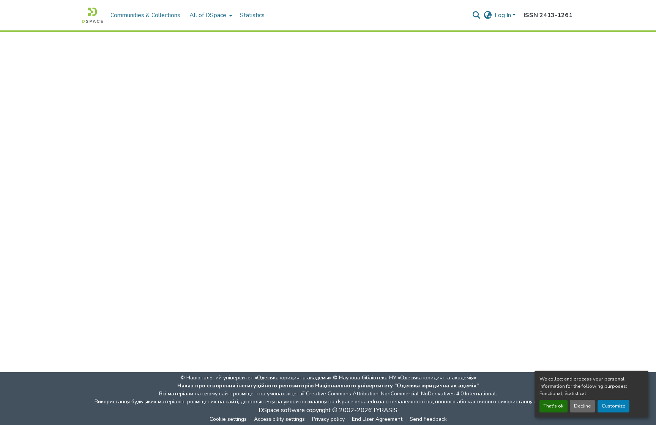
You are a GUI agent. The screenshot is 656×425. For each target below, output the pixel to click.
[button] (92, 15)
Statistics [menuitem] (252, 15)
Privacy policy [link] (328, 419)
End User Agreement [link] (377, 419)
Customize (613, 406)
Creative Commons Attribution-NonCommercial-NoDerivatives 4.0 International (401, 393)
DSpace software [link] (282, 410)
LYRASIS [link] (385, 410)
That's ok (553, 406)
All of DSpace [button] (207, 15)
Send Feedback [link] (428, 419)
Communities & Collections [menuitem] (145, 15)
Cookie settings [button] (228, 419)
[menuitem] (210, 15)
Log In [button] (503, 15)
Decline (582, 406)
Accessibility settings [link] (279, 419)
